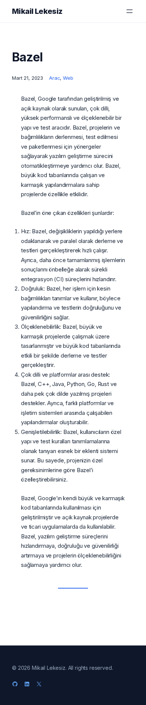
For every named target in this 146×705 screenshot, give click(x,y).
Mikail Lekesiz (37, 11)
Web (68, 78)
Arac (54, 78)
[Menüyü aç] (129, 11)
